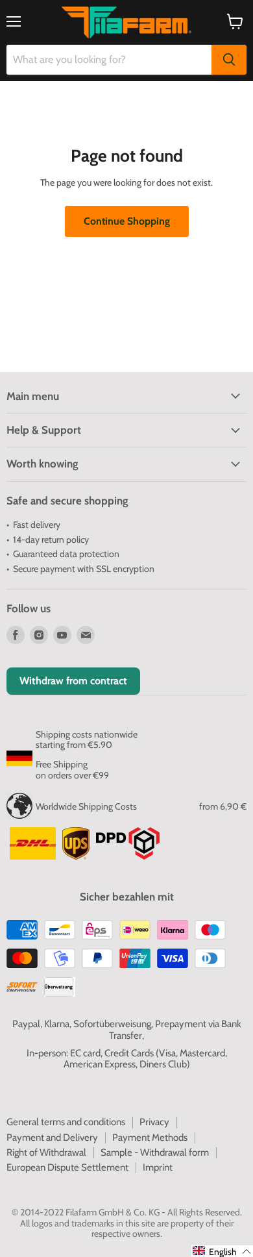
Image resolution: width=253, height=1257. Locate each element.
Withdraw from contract (73, 681)
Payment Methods (149, 1137)
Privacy (154, 1122)
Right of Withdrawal (46, 1152)
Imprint (158, 1167)
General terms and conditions (65, 1122)
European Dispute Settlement (67, 1167)
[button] (222, 1251)
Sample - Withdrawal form (155, 1152)
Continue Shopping (127, 221)
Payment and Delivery (52, 1137)
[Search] (229, 60)
